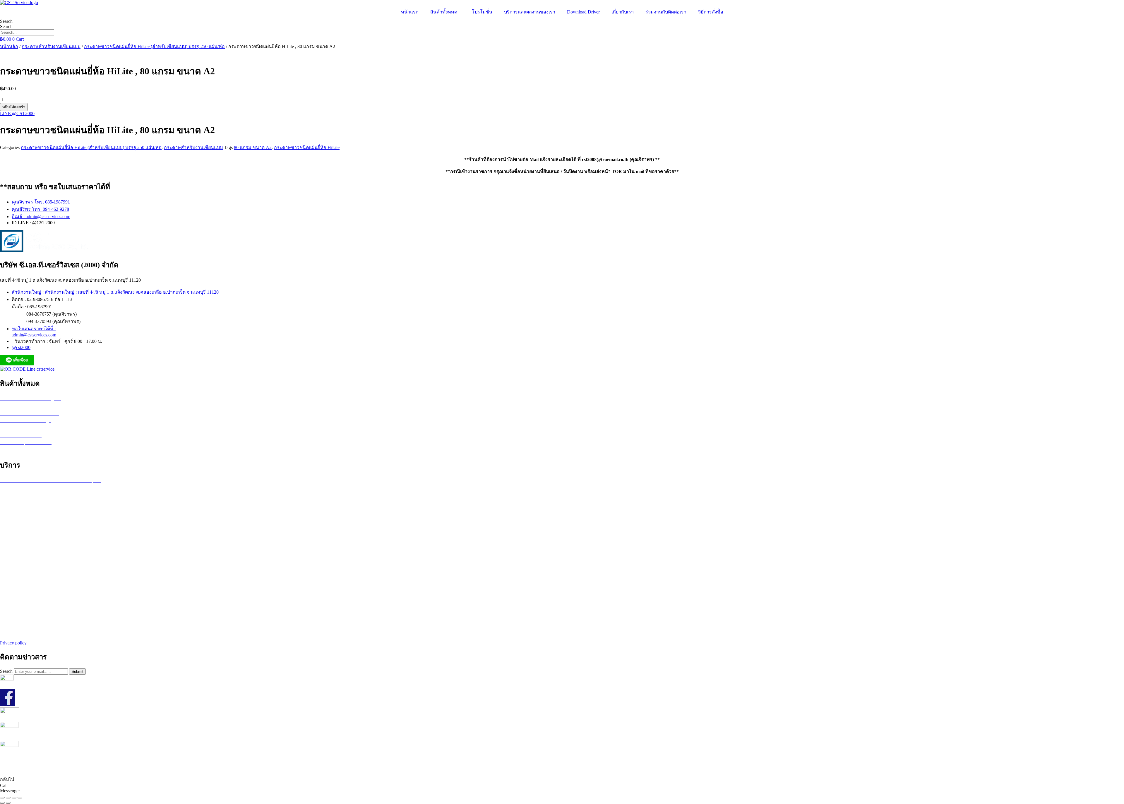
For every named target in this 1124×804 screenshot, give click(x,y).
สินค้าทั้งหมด (443, 11)
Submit (77, 671)
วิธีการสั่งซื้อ (710, 11)
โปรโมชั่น (482, 11)
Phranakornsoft (597, 767)
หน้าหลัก (9, 46)
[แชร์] (14, 797)
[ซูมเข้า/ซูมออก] (2, 797)
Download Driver (583, 11)
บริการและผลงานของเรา (529, 11)
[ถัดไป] (8, 803)
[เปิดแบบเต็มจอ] (8, 797)
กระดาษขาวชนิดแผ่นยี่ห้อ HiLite (307, 147)
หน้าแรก (410, 11)
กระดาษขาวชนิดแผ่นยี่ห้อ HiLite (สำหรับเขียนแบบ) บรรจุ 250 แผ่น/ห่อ (154, 46)
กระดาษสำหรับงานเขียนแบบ (51, 46)
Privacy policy (13, 642)
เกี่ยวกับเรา (622, 11)
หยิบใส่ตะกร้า (13, 107)
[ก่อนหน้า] (2, 803)
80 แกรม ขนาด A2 (253, 147)
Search (6, 21)
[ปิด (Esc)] (20, 797)
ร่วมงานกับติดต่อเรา (665, 11)
